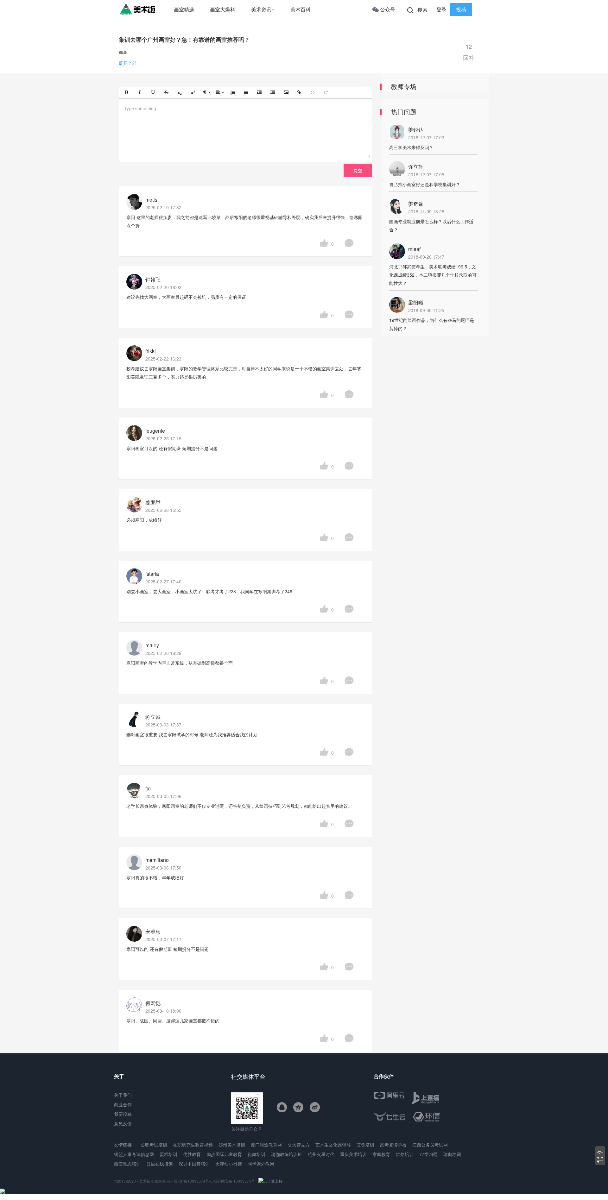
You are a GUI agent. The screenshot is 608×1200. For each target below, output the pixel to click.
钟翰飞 (153, 279)
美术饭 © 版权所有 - (156, 1181)
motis (151, 199)
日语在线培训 (159, 1163)
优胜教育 (192, 1154)
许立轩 (415, 166)
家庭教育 (381, 1154)
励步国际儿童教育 (224, 1154)
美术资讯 (261, 9)
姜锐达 (415, 129)
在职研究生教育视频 (193, 1144)
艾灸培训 (365, 1144)
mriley (152, 645)
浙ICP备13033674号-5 (193, 1181)
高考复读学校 (393, 1144)
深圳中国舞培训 (194, 1163)
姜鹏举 (153, 502)
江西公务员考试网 (430, 1144)
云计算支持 (272, 1181)
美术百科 (300, 9)
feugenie (155, 430)
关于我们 (123, 1095)
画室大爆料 (222, 9)
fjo (148, 788)
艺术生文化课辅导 (333, 1144)
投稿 (461, 9)
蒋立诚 (153, 716)
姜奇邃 (415, 203)
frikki (150, 351)
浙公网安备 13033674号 (234, 1181)
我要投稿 (123, 1114)
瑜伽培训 (452, 1154)
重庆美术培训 (353, 1154)
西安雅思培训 (127, 1163)
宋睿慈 (153, 931)
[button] (126, 92)
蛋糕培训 (168, 1154)
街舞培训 (256, 1154)
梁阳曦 (415, 302)
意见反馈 (123, 1123)
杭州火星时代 (321, 1154)
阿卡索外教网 (261, 1163)
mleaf (414, 249)
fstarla (152, 573)
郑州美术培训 (231, 1144)
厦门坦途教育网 (266, 1144)
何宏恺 (153, 1003)
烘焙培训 (405, 1154)
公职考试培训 (154, 1144)
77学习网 (428, 1154)
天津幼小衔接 (228, 1163)
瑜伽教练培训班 (286, 1154)
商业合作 (123, 1104)
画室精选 (184, 9)
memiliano (157, 860)
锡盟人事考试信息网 (134, 1154)
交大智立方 (299, 1144)
